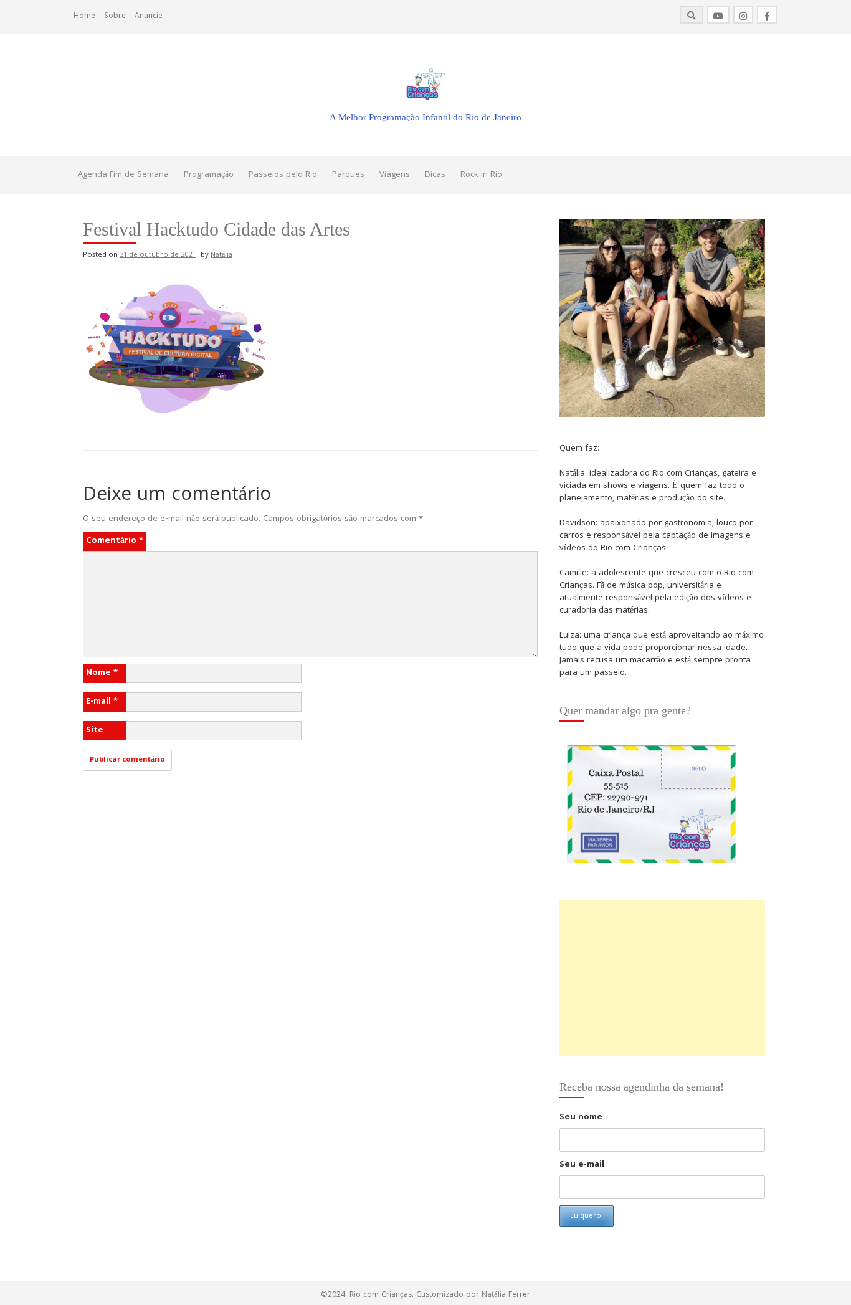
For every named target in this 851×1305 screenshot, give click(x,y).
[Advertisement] (662, 978)
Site (94, 730)
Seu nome (580, 1117)
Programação (209, 175)
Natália (221, 255)
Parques (348, 175)
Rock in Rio (481, 175)
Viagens (394, 175)
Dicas (435, 175)
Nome (102, 673)
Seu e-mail (581, 1165)
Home (84, 16)
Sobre (115, 16)
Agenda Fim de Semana (123, 175)
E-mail (102, 702)
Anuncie (149, 16)
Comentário (114, 541)
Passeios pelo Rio (283, 175)
